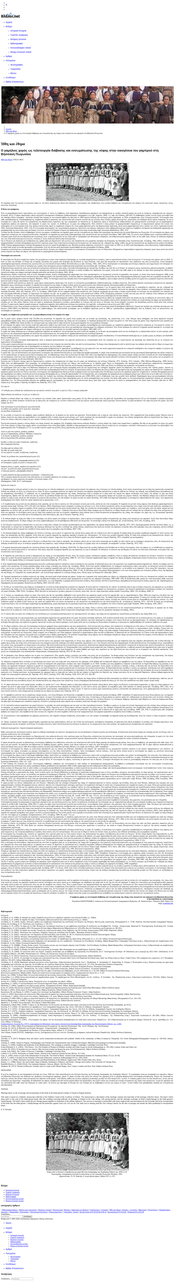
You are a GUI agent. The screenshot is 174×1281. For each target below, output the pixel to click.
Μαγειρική (142, 1210)
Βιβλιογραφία (16, 43)
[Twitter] (6, 5)
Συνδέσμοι (11, 77)
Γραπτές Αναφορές (13, 1192)
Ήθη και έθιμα (6, 160)
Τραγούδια (15, 69)
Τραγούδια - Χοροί (71, 1212)
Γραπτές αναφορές (19, 35)
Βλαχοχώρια (58, 1210)
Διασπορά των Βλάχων (80, 1210)
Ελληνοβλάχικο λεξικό (20, 48)
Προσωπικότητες (55, 1212)
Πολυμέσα (10, 60)
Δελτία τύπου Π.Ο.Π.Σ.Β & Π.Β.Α (93, 1212)
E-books (104, 1210)
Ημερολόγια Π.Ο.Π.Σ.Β (117, 1212)
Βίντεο (13, 73)
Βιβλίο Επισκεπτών (15, 82)
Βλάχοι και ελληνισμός (28, 1210)
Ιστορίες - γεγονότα (129, 1210)
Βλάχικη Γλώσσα (12, 1194)
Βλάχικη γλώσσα (18, 39)
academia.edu (168, 903)
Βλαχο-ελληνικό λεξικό (20, 52)
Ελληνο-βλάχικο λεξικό (15, 1199)
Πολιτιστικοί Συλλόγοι (39, 1212)
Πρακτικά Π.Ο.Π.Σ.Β (136, 1212)
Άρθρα (9, 56)
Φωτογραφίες (16, 65)
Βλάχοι (9, 26)
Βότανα (67, 1210)
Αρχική (9, 22)
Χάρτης (8, 1223)
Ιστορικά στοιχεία (18, 31)
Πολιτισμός (24, 1212)
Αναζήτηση (27, 1216)
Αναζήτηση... (6, 1214)
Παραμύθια (14, 1212)
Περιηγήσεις (153, 1210)
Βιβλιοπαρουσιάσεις (10, 1210)
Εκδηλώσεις (95, 1210)
